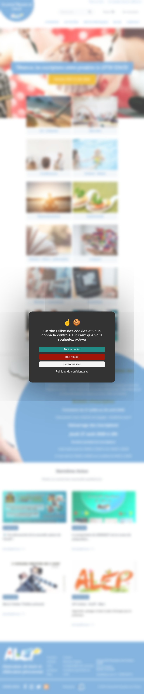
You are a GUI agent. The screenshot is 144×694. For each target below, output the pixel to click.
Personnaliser (72, 364)
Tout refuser (72, 356)
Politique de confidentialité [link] (72, 371)
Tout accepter (72, 349)
